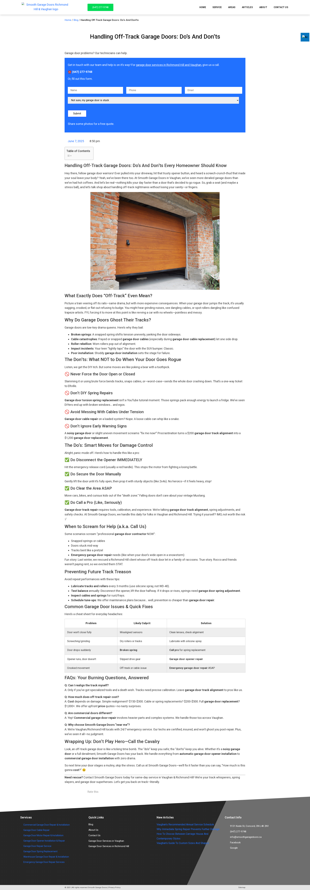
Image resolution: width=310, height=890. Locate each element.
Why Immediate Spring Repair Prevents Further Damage (188, 829)
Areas (231, 7)
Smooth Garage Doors (97, 887)
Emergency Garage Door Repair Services (44, 862)
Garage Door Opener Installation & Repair (44, 840)
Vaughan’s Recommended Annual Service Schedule (185, 824)
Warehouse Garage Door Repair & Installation (46, 856)
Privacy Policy (114, 887)
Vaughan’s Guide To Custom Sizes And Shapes (183, 843)
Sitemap (241, 887)
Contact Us (281, 7)
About (263, 7)
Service (217, 7)
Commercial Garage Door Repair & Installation (46, 824)
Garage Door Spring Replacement (40, 851)
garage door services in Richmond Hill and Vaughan (168, 65)
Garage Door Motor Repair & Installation (43, 835)
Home (202, 7)
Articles (247, 7)
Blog (75, 20)
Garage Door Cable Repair (36, 830)
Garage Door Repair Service (37, 846)
